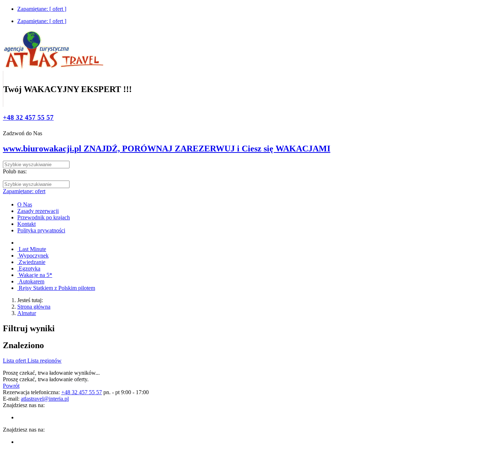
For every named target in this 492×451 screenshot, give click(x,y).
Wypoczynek (33, 255)
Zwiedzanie (31, 262)
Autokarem (30, 281)
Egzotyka (28, 268)
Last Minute (31, 249)
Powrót (11, 386)
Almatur (26, 313)
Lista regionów (44, 360)
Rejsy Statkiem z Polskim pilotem (56, 288)
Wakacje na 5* (34, 275)
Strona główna (33, 307)
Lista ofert (15, 360)
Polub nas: (15, 171)
